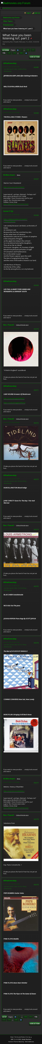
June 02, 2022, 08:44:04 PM (11, 178)
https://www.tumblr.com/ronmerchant (15, 204)
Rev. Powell (8, 325)
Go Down (5, 50)
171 (33, 50)
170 (27, 50)
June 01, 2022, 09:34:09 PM (11, 67)
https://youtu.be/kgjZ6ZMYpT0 (14, 403)
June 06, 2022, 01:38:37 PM (11, 642)
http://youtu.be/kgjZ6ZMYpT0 (14, 398)
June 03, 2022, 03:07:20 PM (11, 328)
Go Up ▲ (29, 1037)
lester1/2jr (8, 211)
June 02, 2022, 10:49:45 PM (11, 215)
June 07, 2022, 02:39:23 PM (11, 884)
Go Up (4, 1017)
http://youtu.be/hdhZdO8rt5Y (14, 187)
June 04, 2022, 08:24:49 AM (11, 422)
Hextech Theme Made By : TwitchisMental (21, 1041)
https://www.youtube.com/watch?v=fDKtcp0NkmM (15, 220)
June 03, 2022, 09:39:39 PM (11, 389)
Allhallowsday (9, 63)
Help (11, 1037)
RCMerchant (9, 175)
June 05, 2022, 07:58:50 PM (11, 586)
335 (21, 53)
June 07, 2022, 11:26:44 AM (11, 819)
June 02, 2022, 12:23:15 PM (11, 112)
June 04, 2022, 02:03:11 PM (11, 479)
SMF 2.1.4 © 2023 (16, 1039)
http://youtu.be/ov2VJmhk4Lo (14, 791)
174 (14, 53)
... (24, 50)
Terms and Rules (20, 1037)
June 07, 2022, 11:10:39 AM (11, 782)
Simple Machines (26, 1039)
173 (9, 53)
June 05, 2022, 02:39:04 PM (11, 529)
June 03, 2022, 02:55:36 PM (11, 285)
